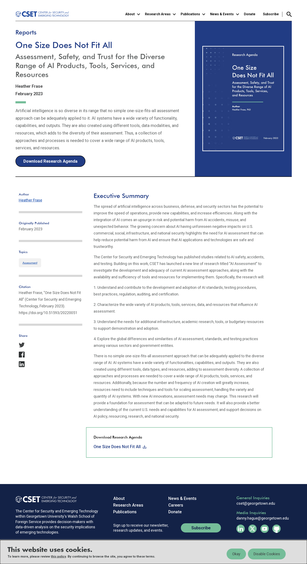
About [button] (130, 14)
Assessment (30, 262)
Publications (125, 511)
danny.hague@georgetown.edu (262, 518)
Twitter (252, 529)
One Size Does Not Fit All (117, 446)
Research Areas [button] (158, 14)
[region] (153, 552)
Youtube (264, 529)
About (119, 498)
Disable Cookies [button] (267, 554)
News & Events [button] (222, 14)
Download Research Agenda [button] (50, 161)
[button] (50, 345)
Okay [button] (236, 554)
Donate (249, 14)
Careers (175, 505)
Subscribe (271, 14)
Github (276, 529)
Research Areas (128, 505)
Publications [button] (190, 14)
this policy (58, 556)
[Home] (42, 14)
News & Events (182, 498)
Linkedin (240, 529)
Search (287, 14)
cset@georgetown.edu (255, 503)
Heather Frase (30, 200)
